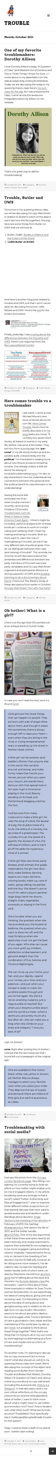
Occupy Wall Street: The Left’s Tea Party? (27, 588)
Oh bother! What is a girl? (24, 612)
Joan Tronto (23, 1444)
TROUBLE (16, 23)
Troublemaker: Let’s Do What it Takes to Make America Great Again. (17, 517)
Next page (52, 1451)
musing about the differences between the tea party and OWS (27, 338)
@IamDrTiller (11, 1234)
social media (34, 1444)
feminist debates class (32, 1281)
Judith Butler (44, 388)
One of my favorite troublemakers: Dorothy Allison (22, 54)
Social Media (30, 1441)
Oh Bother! (31, 1114)
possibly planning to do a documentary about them (27, 577)
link (39, 310)
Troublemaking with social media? (24, 1129)
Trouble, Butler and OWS (23, 200)
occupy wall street (12, 390)
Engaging (30, 185)
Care (42, 1441)
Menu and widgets (49, 18)
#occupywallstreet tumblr (19, 345)
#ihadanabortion (13, 1227)
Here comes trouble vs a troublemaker (27, 403)
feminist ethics (10, 1444)
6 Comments (12, 1117)
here (34, 473)
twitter (43, 1444)
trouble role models (19, 187)
